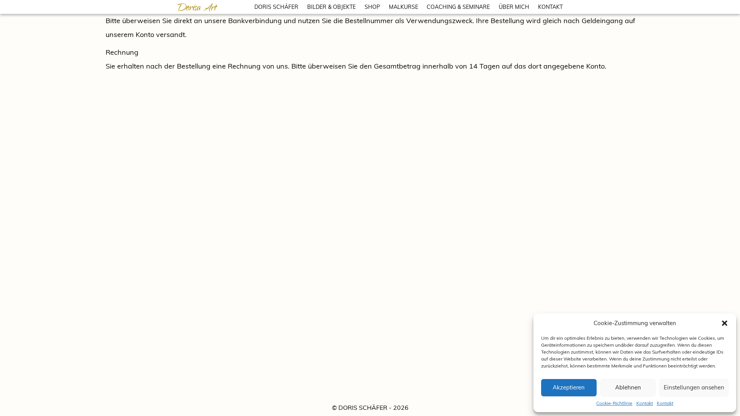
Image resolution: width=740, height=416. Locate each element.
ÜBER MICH (514, 6)
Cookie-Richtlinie (614, 403)
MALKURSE (403, 6)
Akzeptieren (569, 387)
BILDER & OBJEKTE (331, 6)
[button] (724, 323)
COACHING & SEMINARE (458, 6)
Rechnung (122, 52)
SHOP (372, 6)
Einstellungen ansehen (694, 387)
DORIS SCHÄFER (276, 6)
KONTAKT (550, 6)
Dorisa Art (197, 9)
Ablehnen (628, 387)
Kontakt (644, 403)
